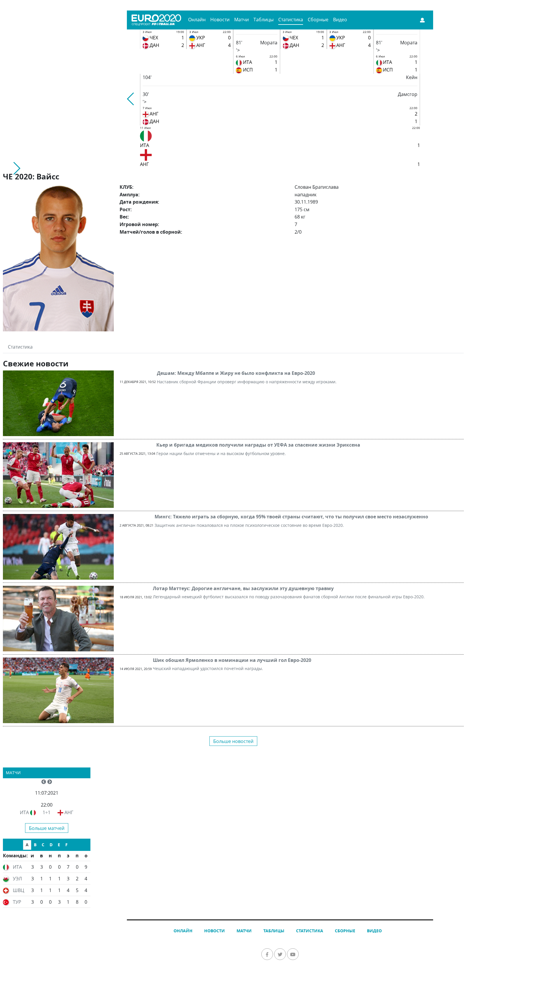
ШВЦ (18, 890)
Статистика (290, 19)
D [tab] (51, 844)
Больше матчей (46, 828)
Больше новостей (233, 741)
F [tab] (66, 844)
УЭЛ (17, 878)
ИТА (24, 812)
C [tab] (43, 844)
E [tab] (59, 844)
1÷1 (46, 812)
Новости (220, 19)
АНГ (68, 812)
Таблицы (263, 19)
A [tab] (27, 844)
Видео (340, 19)
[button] (131, 98)
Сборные (318, 19)
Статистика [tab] (20, 347)
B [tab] (35, 844)
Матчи (241, 19)
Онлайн (197, 19)
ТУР (17, 902)
